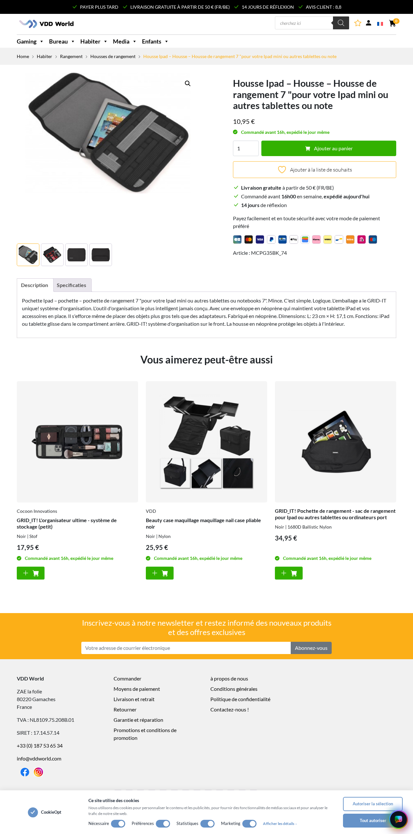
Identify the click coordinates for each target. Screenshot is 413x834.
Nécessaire (98, 823)
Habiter (90, 41)
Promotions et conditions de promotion (145, 734)
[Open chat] (398, 819)
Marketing (230, 823)
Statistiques (187, 823)
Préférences (143, 823)
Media (121, 41)
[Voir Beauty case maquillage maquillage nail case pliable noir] (206, 441)
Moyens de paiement (137, 689)
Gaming (26, 41)
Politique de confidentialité (240, 699)
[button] (188, 83)
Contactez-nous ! (229, 709)
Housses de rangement (113, 56)
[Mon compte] (368, 24)
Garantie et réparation (138, 720)
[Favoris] (358, 24)
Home (23, 56)
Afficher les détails (280, 823)
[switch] (118, 824)
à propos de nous (229, 678)
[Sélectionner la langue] (380, 23)
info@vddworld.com (39, 758)
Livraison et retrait (134, 699)
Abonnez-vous (311, 648)
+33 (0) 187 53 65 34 (40, 745)
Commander (127, 678)
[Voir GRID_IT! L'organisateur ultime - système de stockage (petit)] (77, 441)
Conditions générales (233, 689)
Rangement (71, 56)
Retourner (125, 709)
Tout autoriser (373, 820)
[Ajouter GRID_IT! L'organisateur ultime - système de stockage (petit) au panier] (31, 573)
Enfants (151, 41)
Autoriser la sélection (373, 803)
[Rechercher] (341, 22)
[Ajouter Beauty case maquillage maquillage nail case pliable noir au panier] (160, 573)
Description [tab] (34, 285)
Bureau (58, 41)
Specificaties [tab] (71, 285)
